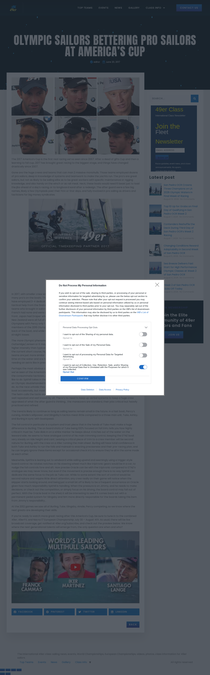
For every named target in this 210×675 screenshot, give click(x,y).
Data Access (105, 389)
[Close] (158, 286)
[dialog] (105, 337)
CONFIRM (83, 378)
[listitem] (105, 327)
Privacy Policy (122, 389)
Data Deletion (87, 389)
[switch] (143, 334)
